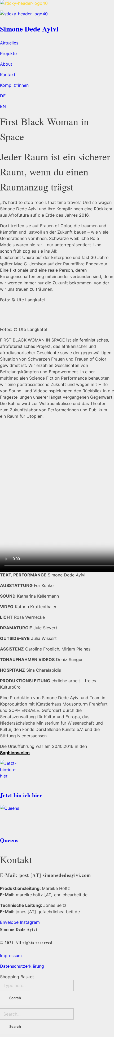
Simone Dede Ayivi (29, 29)
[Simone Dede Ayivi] (57, 5)
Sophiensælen (15, 752)
